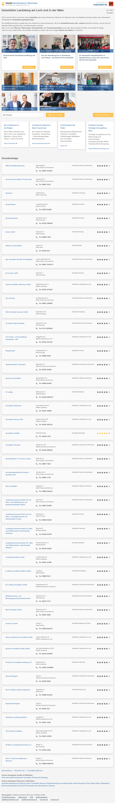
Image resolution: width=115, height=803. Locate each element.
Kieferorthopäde (79, 783)
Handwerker (18, 777)
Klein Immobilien (11, 486)
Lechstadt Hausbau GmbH (15, 557)
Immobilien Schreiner (13, 445)
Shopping (44, 777)
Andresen (9, 193)
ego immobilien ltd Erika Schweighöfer (19, 259)
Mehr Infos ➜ (29, 67)
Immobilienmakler (66, 783)
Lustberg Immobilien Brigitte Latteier (18, 571)
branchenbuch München (22, 3)
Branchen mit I (20, 770)
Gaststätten (35, 783)
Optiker (98, 783)
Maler (93, 783)
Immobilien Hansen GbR (14, 419)
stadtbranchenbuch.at (29, 799)
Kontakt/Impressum (8, 797)
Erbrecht (24, 786)
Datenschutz (22, 797)
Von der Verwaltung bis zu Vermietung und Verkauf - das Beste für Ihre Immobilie (57, 57)
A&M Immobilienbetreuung (15, 166)
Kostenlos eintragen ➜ (103, 115)
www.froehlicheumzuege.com (98, 148)
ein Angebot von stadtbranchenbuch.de (17, 5)
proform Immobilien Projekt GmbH (18, 648)
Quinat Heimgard (12, 676)
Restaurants (36, 777)
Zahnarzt (51, 786)
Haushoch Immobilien (13, 378)
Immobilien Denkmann (13, 406)
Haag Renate (10, 351)
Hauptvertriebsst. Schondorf (15, 364)
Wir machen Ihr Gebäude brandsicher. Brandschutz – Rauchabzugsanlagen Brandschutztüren (41, 135)
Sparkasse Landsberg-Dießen (16, 717)
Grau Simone (10, 298)
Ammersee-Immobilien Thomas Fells (19, 179)
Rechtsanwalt (6, 786)
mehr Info (63, 146)
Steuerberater (43, 786)
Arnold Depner (11, 204)
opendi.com (55, 799)
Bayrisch (43, 783)
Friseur (28, 783)
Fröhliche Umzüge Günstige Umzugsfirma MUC (97, 128)
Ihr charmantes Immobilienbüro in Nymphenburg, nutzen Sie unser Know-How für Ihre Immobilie (94, 58)
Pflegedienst (105, 783)
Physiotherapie (32, 786)
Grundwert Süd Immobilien (15, 323)
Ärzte (3, 777)
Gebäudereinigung (53, 783)
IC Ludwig (9, 392)
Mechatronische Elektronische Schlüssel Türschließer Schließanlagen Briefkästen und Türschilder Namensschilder (71, 136)
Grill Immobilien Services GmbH (17, 312)
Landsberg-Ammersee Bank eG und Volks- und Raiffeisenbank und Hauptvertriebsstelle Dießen (18, 502)
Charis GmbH (10, 232)
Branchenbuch (7, 770)
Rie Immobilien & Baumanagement (18, 690)
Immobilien (27, 777)
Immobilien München (35, 770)
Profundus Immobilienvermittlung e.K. (19, 662)
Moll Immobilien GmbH (14, 610)
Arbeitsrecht (16, 786)
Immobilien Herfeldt (12, 433)
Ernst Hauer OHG (12, 273)
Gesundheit (10, 777)
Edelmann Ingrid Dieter (14, 245)
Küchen (87, 783)
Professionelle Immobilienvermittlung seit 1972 (19, 57)
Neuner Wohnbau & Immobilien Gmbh (19, 637)
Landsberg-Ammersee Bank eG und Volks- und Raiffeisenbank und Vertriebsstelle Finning (18, 516)
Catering (22, 783)
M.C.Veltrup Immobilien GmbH (16, 585)
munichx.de (44, 799)
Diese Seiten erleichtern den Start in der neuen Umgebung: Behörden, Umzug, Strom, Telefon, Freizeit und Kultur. (14, 135)
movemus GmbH (12, 623)
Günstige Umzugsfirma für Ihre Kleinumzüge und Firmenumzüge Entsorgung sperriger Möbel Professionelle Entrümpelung (99, 139)
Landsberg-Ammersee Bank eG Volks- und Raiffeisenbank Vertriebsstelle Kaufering (19, 531)
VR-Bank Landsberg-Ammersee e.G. (19, 745)
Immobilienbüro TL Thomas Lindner (18, 459)
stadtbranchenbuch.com (10, 799)
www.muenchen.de (10, 143)
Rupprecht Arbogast (13, 703)
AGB (31, 797)
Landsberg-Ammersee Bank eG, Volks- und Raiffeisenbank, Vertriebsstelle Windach (19, 545)
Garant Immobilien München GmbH (18, 284)
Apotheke (5, 783)
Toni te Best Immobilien (14, 731)
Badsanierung (14, 783)
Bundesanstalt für (12, 218)
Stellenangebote (41, 797)
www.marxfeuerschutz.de (41, 143)
